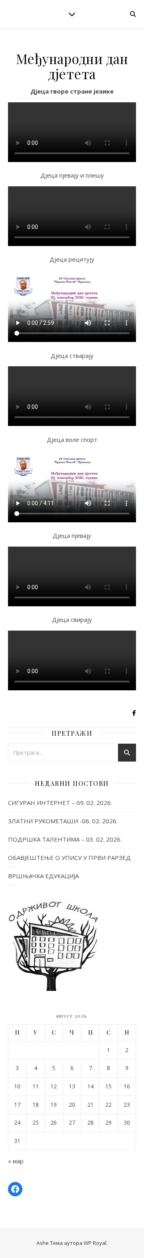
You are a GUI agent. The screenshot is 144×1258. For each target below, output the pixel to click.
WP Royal (95, 1242)
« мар (16, 1161)
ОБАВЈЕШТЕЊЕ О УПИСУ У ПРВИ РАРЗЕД (69, 857)
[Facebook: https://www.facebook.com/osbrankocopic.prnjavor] (15, 1189)
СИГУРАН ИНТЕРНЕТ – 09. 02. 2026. (60, 803)
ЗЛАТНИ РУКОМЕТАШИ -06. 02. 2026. (63, 821)
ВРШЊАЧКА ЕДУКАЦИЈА (43, 876)
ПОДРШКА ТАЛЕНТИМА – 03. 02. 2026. (65, 839)
